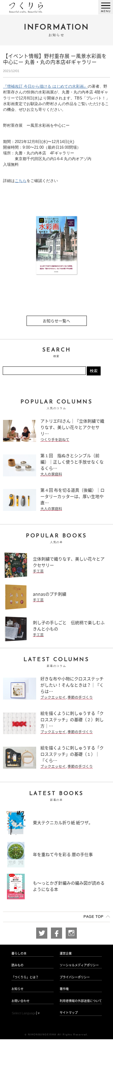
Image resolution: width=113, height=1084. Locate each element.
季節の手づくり (80, 697)
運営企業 (66, 953)
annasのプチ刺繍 (49, 594)
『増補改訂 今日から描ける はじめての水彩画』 (45, 86)
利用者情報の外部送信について (81, 1000)
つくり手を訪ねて (54, 439)
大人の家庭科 (51, 474)
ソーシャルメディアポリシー (79, 965)
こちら (21, 180)
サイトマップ (69, 1012)
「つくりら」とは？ (25, 977)
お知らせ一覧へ (56, 321)
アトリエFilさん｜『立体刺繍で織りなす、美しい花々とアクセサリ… (72, 427)
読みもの (17, 965)
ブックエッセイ (53, 697)
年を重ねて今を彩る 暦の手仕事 (63, 854)
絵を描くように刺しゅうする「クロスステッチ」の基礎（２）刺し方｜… (72, 719)
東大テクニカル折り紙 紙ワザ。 (63, 823)
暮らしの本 (19, 953)
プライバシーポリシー (75, 977)
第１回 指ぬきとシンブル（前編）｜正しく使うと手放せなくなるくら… (72, 462)
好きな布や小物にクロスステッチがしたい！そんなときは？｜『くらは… (72, 685)
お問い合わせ (20, 1000)
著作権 (64, 988)
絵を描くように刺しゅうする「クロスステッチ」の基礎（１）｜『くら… (72, 754)
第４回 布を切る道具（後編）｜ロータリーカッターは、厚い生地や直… (72, 496)
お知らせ (17, 988)
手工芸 (38, 571)
